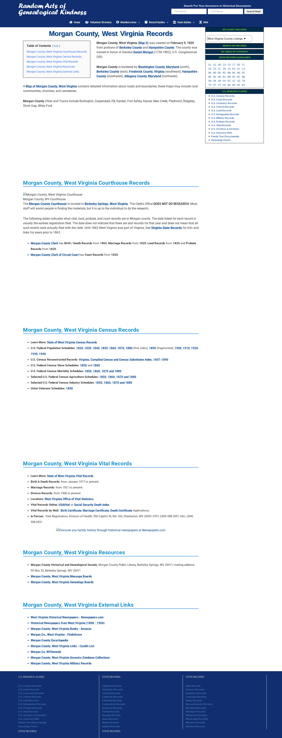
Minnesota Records (196, 715)
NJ (224, 76)
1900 (178, 348)
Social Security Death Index (91, 504)
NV (214, 76)
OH (209, 80)
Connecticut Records (113, 704)
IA (229, 68)
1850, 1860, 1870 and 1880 (103, 371)
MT (243, 72)
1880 (129, 348)
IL (219, 68)
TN (243, 80)
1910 (186, 348)
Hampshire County (161, 47)
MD (214, 72)
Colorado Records (112, 700)
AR (219, 64)
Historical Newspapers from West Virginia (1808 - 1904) (68, 623)
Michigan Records (195, 711)
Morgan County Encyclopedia (49, 640)
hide (56, 46)
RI (229, 80)
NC (238, 76)
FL (243, 64)
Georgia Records (111, 715)
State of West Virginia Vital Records (70, 476)
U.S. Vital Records (221, 125)
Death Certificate (121, 510)
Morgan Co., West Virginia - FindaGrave (56, 634)
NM (229, 76)
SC (233, 80)
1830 (87, 348)
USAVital (64, 504)
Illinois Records (110, 722)
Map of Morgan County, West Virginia (51, 86)
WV (233, 84)
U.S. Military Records (222, 118)
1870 (120, 348)
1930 (34, 354)
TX (209, 84)
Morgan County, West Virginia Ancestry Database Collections (70, 657)
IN (224, 68)
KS (233, 68)
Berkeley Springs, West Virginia (106, 204)
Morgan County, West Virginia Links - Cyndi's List (62, 646)
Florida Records (111, 711)
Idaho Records (110, 719)
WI (238, 84)
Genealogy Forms (221, 140)
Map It (143, 43)
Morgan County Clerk (44, 243)
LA (243, 68)
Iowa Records (193, 686)
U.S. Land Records (221, 110)
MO (238, 72)
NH (219, 76)
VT (219, 84)
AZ (214, 64)
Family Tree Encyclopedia (225, 136)
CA (224, 64)
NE (209, 76)
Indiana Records (111, 726)
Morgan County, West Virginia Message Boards (61, 576)
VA (224, 84)
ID (214, 68)
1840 (96, 348)
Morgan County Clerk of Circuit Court (55, 254)
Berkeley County (130, 47)
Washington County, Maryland (158, 67)
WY (243, 84)
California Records (112, 697)
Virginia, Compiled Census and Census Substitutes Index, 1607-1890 (123, 359)
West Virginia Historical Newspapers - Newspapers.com (67, 617)
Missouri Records (195, 722)
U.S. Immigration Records (225, 114)
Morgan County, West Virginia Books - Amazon (61, 628)
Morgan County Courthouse (48, 204)
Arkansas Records (112, 689)
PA (224, 80)
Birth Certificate (71, 510)
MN (229, 72)
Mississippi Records (197, 719)
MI (224, 72)
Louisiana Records (196, 697)
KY (238, 68)
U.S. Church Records (222, 107)
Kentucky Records (196, 693)
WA (229, 84)
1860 (112, 348)
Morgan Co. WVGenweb (46, 652)
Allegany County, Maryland (142, 76)
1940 (42, 354)
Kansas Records (195, 689)
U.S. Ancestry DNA (221, 133)
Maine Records (194, 700)
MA (209, 72)
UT (214, 84)
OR (219, 80)
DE (238, 64)
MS (233, 72)
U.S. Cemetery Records (224, 103)
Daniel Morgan (143, 52)
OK (214, 80)
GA (209, 68)
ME (219, 72)
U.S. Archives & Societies (225, 129)
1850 (104, 348)
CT (233, 64)
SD (238, 80)
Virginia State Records (166, 228)
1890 (152, 348)
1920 (194, 348)
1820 (79, 348)
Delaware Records (112, 708)
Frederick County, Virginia (147, 71)
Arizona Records (111, 693)
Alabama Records (112, 686)
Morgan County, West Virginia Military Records (61, 663)
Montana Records (195, 726)
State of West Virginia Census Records (72, 342)
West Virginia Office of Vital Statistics (69, 499)
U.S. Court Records (221, 99)
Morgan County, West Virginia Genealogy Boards (62, 582)
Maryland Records (196, 708)
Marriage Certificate (96, 510)
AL (209, 64)
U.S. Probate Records (223, 121)
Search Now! (254, 11)
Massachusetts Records (199, 704)
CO (229, 64)
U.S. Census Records (223, 96)
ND (243, 76)
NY (233, 76)
